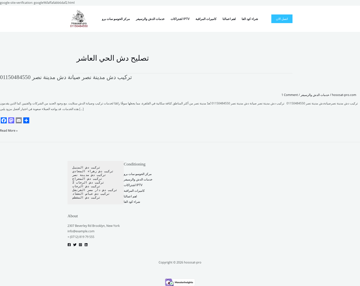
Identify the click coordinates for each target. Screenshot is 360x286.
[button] (281, 18)
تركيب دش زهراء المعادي (93, 171)
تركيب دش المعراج (88, 179)
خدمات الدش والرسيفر (150, 19)
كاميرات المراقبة (206, 19)
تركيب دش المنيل (86, 167)
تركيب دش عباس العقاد (91, 194)
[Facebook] (69, 244)
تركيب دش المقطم (86, 197)
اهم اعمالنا (229, 19)
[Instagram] (80, 244)
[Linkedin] (86, 244)
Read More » (9, 130)
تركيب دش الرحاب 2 (88, 182)
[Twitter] (74, 244)
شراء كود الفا (250, 19)
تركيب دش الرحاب (86, 186)
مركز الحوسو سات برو (116, 19)
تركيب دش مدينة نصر (89, 175)
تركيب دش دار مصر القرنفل (94, 190)
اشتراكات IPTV (180, 19)
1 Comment (289, 95)
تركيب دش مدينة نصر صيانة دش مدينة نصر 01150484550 (66, 77)
